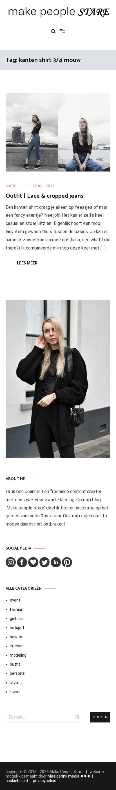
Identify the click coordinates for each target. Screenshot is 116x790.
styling (16, 682)
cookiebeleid (17, 780)
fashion (16, 609)
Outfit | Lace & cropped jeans (44, 196)
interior (16, 646)
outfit (10, 186)
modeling (18, 655)
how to (16, 637)
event (15, 600)
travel (15, 691)
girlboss (17, 618)
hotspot (17, 627)
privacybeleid (44, 780)
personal (17, 673)
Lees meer (27, 263)
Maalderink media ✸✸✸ (69, 776)
